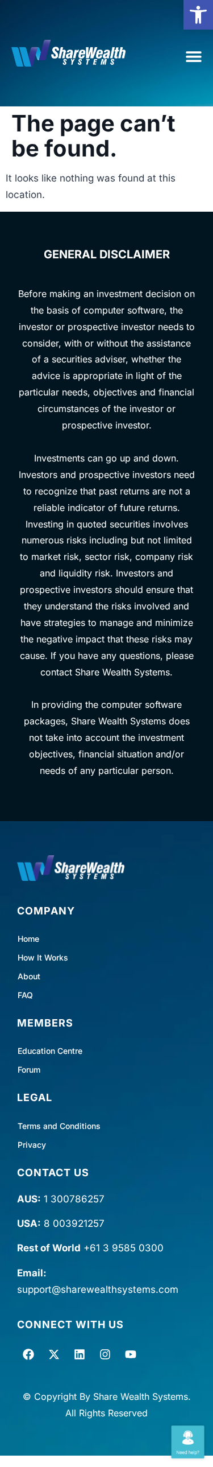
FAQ (25, 995)
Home (28, 938)
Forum (29, 1069)
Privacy (32, 1144)
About (29, 976)
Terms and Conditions (59, 1126)
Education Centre (50, 1051)
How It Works (43, 957)
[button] (198, 15)
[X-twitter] (54, 1354)
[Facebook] (28, 1354)
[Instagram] (105, 1354)
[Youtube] (130, 1354)
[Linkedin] (79, 1354)
